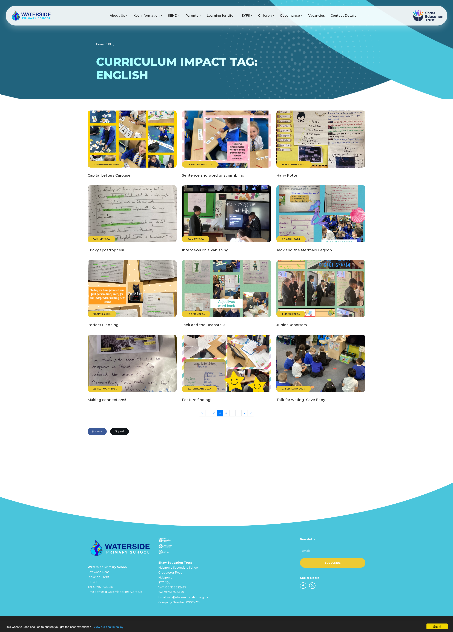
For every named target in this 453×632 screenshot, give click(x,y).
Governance (290, 15)
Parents (191, 15)
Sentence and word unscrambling (213, 175)
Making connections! (107, 400)
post (120, 431)
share (98, 431)
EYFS (246, 15)
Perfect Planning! (103, 325)
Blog (111, 44)
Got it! (437, 626)
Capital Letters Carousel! (110, 175)
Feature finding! (196, 400)
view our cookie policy (108, 626)
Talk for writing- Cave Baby (300, 400)
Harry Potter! (288, 175)
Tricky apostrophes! (106, 250)
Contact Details (343, 15)
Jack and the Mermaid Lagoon (304, 250)
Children (265, 15)
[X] (312, 585)
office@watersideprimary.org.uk (119, 592)
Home (100, 44)
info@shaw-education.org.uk (187, 597)
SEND (172, 15)
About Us (117, 15)
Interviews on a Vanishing (205, 250)
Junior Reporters (291, 325)
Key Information (146, 15)
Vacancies (316, 15)
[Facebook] (303, 585)
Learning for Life (220, 15)
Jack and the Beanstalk (203, 325)
